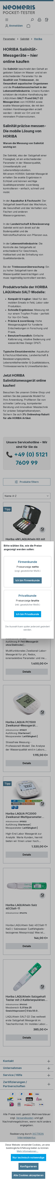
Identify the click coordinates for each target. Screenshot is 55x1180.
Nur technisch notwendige (28, 1157)
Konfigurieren (28, 1166)
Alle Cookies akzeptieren (28, 1175)
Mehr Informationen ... (27, 1151)
